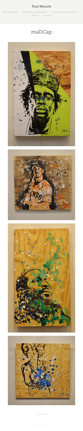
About (34, 15)
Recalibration (10, 12)
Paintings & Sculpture (64, 12)
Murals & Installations (34, 12)
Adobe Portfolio (44, 425)
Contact (47, 15)
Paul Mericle (41, 6)
